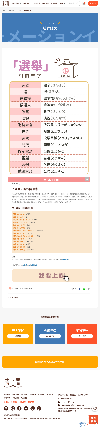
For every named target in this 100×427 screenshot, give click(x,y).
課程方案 (37, 3)
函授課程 (50, 334)
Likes (15, 289)
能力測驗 (24, 394)
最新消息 (54, 3)
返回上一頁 (14, 297)
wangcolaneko (13, 408)
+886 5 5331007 (66, 398)
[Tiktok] (32, 408)
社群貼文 (12, 10)
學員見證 (45, 3)
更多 (61, 3)
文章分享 (33, 394)
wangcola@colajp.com (69, 402)
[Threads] (39, 408)
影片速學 (50, 394)
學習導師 (82, 334)
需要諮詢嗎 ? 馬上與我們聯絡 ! (50, 361)
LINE (84, 289)
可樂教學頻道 (26, 408)
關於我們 (15, 3)
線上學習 (18, 334)
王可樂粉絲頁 (19, 408)
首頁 (3, 10)
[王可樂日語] (6, 3)
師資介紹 (15, 394)
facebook (79, 289)
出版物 (6, 402)
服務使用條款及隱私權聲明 (12, 415)
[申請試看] (93, 424)
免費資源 (26, 3)
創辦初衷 (7, 394)
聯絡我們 (31, 402)
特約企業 (23, 402)
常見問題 (14, 402)
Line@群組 (6, 408)
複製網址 (89, 289)
